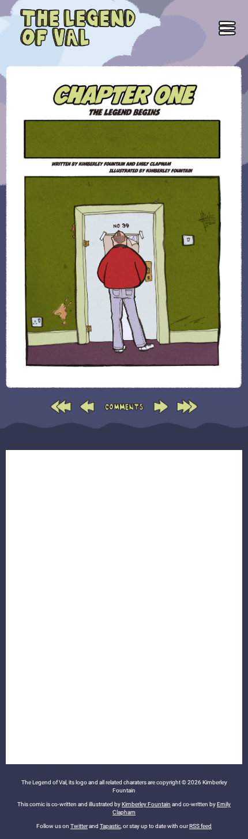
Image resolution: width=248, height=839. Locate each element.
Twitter (79, 826)
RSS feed (200, 826)
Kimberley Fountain (146, 804)
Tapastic (110, 826)
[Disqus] (124, 605)
